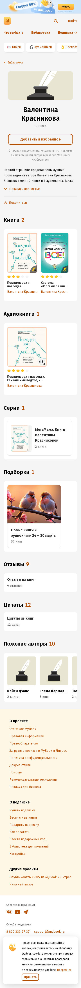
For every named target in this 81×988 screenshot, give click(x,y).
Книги (16, 47)
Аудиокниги (43, 47)
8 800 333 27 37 (18, 932)
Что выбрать (13, 33)
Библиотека (40, 33)
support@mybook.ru (49, 932)
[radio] (9, 277)
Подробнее (64, 970)
